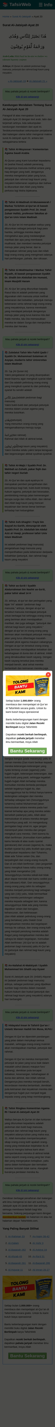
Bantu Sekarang (27, 750)
